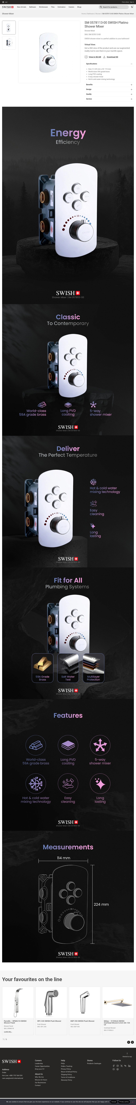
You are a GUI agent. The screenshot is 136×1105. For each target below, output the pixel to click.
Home (83, 14)
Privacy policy (124, 1102)
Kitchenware (43, 7)
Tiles (53, 7)
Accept (113, 1102)
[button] (109, 63)
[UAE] (3, 2)
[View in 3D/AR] (86, 57)
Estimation (61, 7)
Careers (71, 7)
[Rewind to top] (127, 1054)
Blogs (79, 7)
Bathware (32, 7)
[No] (132, 1102)
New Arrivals (21, 7)
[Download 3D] (104, 57)
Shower (98, 14)
